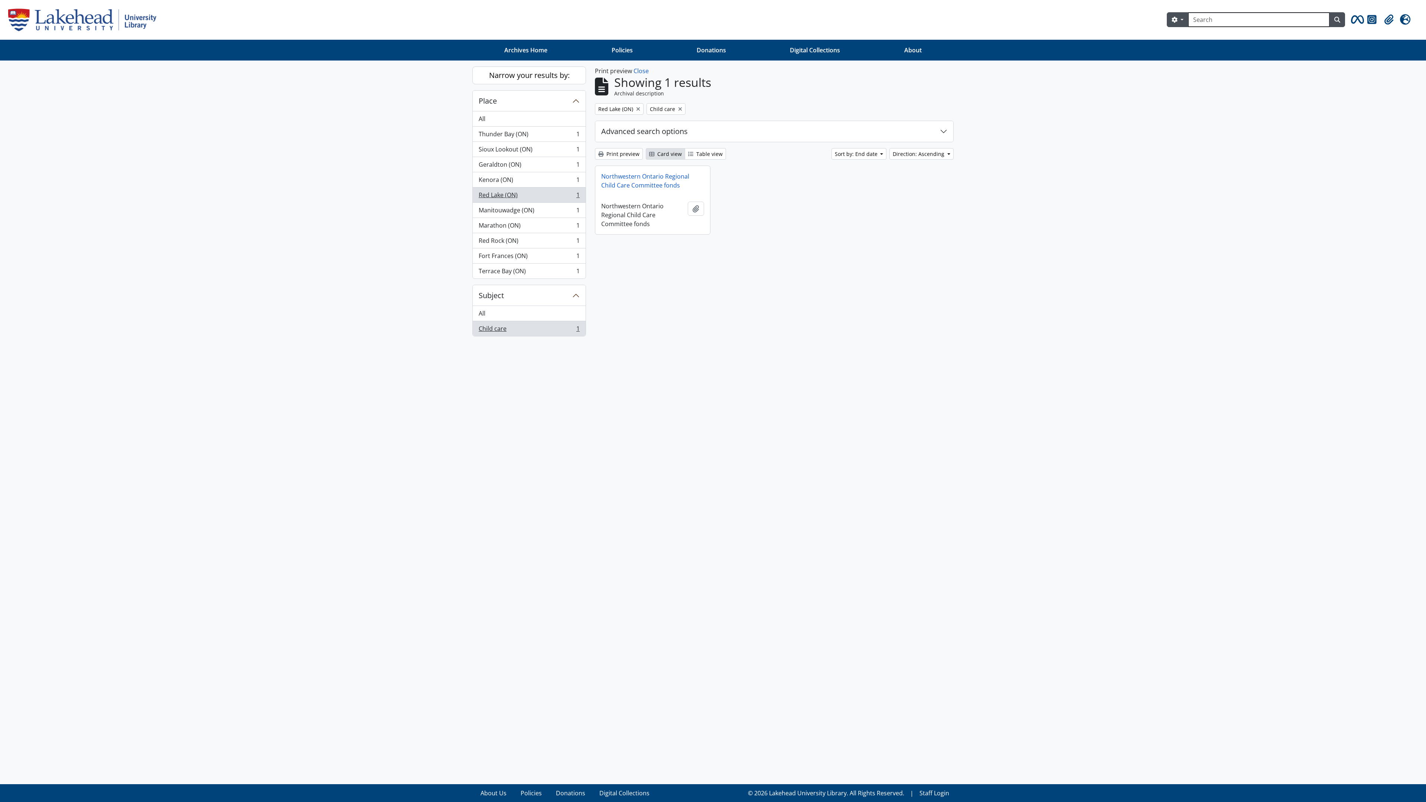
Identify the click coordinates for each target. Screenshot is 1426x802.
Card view (669, 153)
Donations (711, 50)
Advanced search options (644, 131)
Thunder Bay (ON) (529, 136)
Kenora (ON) (529, 182)
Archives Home (525, 50)
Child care (529, 330)
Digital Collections (815, 50)
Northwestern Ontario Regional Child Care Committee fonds (645, 180)
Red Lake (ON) (529, 197)
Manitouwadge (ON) (529, 212)
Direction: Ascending (919, 153)
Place (488, 101)
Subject (491, 295)
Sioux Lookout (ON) (529, 151)
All (482, 119)
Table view (709, 153)
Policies (622, 50)
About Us (494, 793)
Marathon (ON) (529, 227)
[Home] (85, 20)
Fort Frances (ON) (529, 258)
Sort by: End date (857, 153)
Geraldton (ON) (529, 166)
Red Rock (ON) (529, 242)
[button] (1356, 20)
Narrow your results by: (529, 75)
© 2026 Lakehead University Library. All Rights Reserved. (826, 793)
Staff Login (934, 793)
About (913, 50)
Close (641, 71)
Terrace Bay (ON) (529, 272)
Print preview (622, 153)
